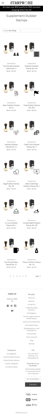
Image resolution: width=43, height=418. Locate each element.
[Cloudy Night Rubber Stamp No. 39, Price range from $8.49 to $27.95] (32, 206)
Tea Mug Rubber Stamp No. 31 (11, 263)
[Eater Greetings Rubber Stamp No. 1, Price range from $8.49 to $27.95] (32, 167)
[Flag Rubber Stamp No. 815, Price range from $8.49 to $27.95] (32, 88)
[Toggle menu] (3, 3)
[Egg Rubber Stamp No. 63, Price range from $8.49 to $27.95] (11, 167)
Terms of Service (31, 337)
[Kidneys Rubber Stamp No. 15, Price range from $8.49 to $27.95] (11, 127)
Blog (31, 340)
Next (37, 276)
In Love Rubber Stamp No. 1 (11, 224)
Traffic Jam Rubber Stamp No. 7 (32, 145)
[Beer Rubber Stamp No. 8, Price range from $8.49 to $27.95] (11, 88)
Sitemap (31, 344)
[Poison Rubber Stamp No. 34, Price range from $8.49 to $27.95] (32, 245)
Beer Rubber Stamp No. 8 (11, 106)
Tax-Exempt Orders (31, 325)
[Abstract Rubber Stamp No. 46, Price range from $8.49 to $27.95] (32, 49)
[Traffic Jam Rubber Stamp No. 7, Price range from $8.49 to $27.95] (32, 127)
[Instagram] (15, 306)
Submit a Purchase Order (31, 322)
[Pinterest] (11, 306)
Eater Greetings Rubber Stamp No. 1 (31, 185)
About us (31, 301)
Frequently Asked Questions (31, 309)
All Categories (31, 313)
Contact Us (31, 304)
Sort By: (5, 30)
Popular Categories (11, 363)
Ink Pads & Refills (11, 367)
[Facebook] (8, 306)
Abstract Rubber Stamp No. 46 (32, 67)
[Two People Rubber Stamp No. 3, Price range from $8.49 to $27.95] (11, 49)
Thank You (31, 298)
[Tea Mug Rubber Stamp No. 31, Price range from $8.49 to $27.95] (11, 245)
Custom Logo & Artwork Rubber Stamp (31, 317)
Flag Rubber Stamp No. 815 (32, 106)
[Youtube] (12, 311)
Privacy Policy (31, 334)
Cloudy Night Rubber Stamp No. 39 (31, 224)
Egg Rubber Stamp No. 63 (11, 185)
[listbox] (15, 30)
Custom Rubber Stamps (11, 357)
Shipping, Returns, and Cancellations (31, 329)
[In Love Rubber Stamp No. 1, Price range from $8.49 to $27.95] (11, 206)
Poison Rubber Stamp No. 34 (32, 263)
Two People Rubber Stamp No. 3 (11, 67)
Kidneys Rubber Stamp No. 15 (11, 145)
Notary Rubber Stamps (11, 360)
